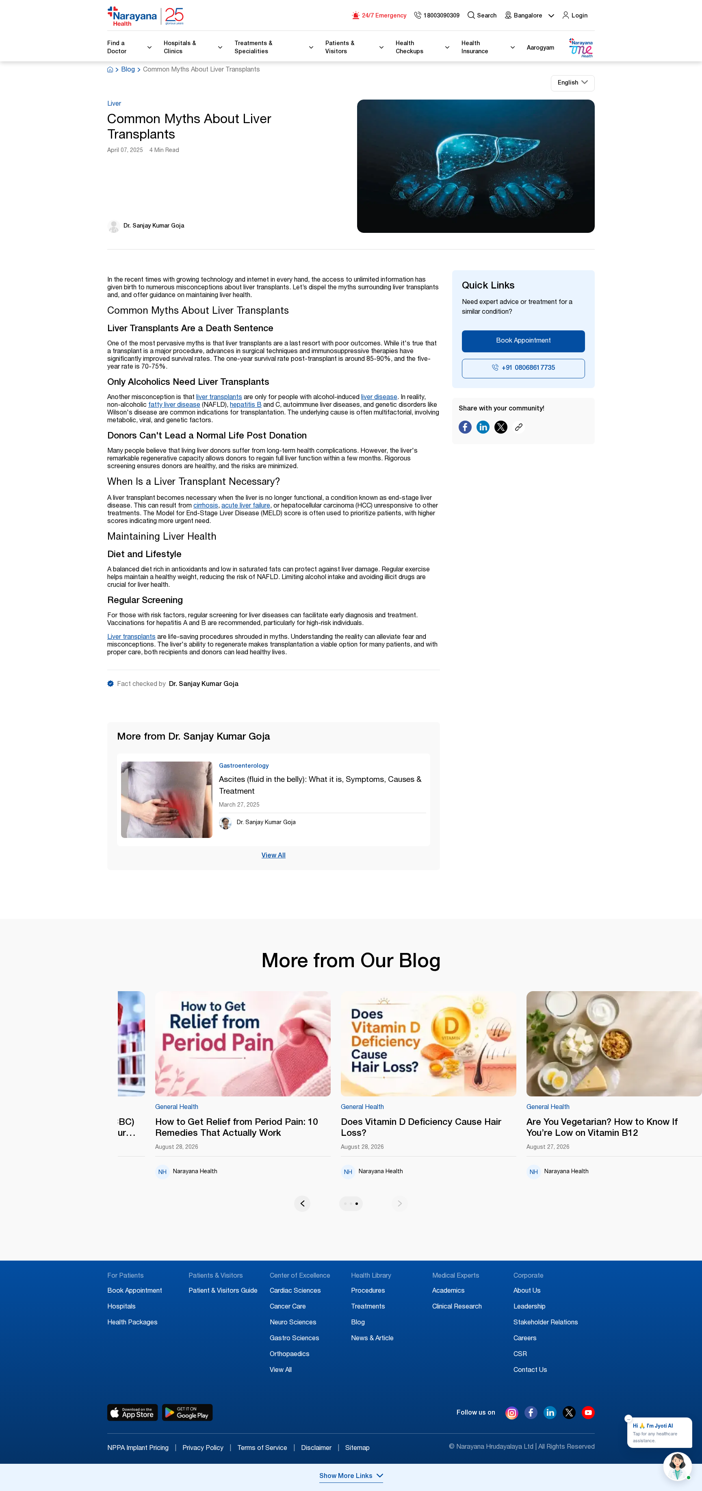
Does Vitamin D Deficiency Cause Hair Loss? (592, 1128)
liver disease (379, 398)
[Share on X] (500, 429)
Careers (525, 1339)
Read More (229, 1044)
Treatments (368, 1307)
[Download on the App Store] (132, 1412)
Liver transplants (131, 637)
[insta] (511, 1414)
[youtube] (588, 1417)
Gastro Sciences (294, 1339)
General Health (162, 1108)
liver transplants (219, 398)
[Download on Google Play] (187, 1412)
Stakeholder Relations (546, 1323)
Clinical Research (457, 1307)
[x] (569, 1417)
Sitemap (357, 1448)
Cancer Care (288, 1307)
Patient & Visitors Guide (223, 1291)
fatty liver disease (174, 405)
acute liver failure (245, 506)
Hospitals (121, 1307)
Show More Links (346, 1477)
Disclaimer (320, 1448)
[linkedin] (550, 1417)
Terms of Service (266, 1448)
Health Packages (132, 1323)
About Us (527, 1291)
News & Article (372, 1339)
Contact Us (530, 1370)
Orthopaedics (290, 1355)
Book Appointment (523, 341)
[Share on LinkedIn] (483, 429)
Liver (114, 104)
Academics (448, 1291)
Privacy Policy (206, 1448)
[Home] (145, 16)
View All (274, 856)
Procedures (368, 1291)
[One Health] (580, 48)
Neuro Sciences (293, 1323)
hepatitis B (246, 405)
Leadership (530, 1307)
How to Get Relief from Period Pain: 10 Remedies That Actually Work (408, 1128)
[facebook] (530, 1417)
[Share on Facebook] (465, 429)
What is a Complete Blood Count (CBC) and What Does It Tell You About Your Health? (223, 1128)
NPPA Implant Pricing (141, 1448)
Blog (128, 70)
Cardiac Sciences (295, 1291)
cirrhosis (205, 506)
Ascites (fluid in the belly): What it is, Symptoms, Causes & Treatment (320, 786)
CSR (520, 1355)
